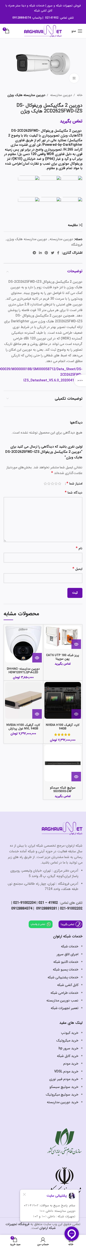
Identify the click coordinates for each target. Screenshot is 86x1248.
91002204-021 (24, 902)
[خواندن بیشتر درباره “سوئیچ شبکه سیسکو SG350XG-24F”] (76, 776)
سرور (50, 5)
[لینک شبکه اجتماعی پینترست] (46, 253)
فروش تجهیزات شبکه (68, 5)
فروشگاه (76, 244)
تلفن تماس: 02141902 (59, 17)
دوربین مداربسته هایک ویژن (26, 95)
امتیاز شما (74, 483)
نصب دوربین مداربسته (62, 1000)
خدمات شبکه (36, 5)
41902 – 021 (48, 902)
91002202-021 (71, 908)
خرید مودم (70, 1063)
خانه (79, 95)
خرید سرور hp (68, 1048)
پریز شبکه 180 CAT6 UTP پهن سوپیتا (62, 657)
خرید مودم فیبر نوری (63, 1079)
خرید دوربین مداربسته (62, 1102)
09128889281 (46, 908)
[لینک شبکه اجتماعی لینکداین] (40, 253)
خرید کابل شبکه (67, 1056)
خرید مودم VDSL (66, 1071)
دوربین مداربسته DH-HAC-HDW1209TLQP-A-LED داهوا (23, 672)
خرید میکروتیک (67, 1040)
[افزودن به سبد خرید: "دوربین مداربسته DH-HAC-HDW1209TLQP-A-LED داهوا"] (37, 657)
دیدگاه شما (73, 492)
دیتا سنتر (21, 5)
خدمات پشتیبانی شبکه (63, 977)
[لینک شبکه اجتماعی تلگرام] (34, 253)
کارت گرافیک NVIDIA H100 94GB (63, 727)
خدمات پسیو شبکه (65, 969)
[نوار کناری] (80, 380)
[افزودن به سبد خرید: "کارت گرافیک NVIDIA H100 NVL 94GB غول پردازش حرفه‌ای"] (37, 714)
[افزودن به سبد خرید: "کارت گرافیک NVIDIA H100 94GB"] (76, 714)
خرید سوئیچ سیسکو (63, 1087)
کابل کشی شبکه (43, 10)
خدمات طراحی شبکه (64, 992)
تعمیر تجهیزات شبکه (64, 1008)
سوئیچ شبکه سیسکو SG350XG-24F (62, 789)
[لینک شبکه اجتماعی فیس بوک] (58, 253)
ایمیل (77, 569)
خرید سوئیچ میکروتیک (62, 1094)
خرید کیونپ (69, 1033)
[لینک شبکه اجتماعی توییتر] (52, 253)
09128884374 (21, 17)
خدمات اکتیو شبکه (65, 962)
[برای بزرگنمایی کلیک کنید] (74, 78)
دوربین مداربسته (60, 95)
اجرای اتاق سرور (67, 954)
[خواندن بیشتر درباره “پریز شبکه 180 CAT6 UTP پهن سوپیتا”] (76, 644)
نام (79, 548)
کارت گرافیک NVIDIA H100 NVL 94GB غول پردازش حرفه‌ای (23, 729)
